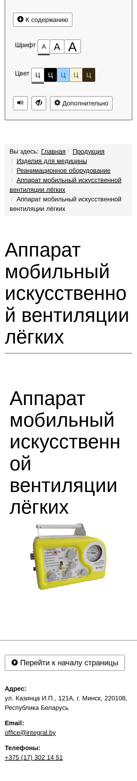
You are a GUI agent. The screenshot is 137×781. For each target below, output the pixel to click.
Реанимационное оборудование (64, 170)
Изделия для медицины (52, 160)
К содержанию (46, 19)
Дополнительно (84, 103)
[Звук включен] (20, 103)
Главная (53, 151)
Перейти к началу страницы (68, 662)
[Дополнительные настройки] (39, 103)
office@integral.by (30, 732)
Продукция (89, 151)
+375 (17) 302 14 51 (34, 757)
